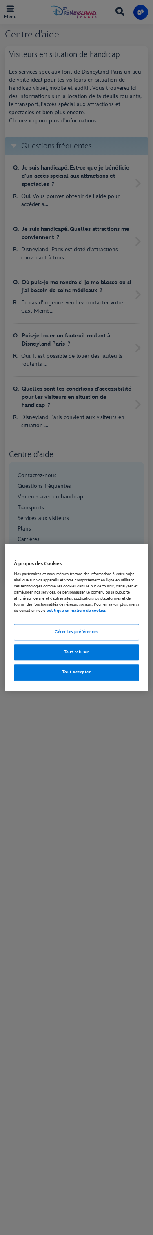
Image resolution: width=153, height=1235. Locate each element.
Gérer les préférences (76, 631)
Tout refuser (76, 652)
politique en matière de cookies (76, 610)
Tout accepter (76, 672)
